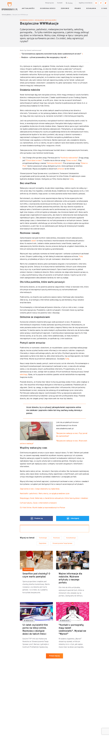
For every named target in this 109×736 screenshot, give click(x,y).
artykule (61, 169)
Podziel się (38, 519)
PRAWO (78, 8)
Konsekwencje (71, 538)
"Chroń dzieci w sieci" (34, 161)
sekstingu (23, 375)
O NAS (104, 8)
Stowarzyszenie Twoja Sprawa (62, 543)
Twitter (105, 3)
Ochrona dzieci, (27, 20)
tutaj (72, 179)
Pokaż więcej (54, 656)
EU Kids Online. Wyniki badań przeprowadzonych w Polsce (42, 508)
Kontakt (59, 3)
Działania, (39, 20)
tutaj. (67, 359)
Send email (96, 3)
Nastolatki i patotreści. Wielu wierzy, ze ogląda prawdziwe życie (45, 494)
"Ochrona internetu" (54, 163)
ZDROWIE (65, 8)
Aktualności (51, 20)
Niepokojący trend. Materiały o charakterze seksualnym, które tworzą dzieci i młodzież (54, 498)
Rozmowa (56, 538)
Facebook (101, 3)
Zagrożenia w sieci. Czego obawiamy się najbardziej (40, 489)
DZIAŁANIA (91, 8)
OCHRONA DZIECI (48, 8)
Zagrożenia (42, 543)
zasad (33, 241)
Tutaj (81, 257)
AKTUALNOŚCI (28, 8)
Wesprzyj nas (49, 3)
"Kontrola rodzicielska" (69, 158)
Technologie (43, 538)
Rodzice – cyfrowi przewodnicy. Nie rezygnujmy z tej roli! (44, 57)
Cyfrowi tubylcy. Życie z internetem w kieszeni (38, 503)
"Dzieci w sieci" (71, 161)
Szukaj (70, 3)
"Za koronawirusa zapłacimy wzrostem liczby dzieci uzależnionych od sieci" (51, 54)
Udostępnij (75, 519)
